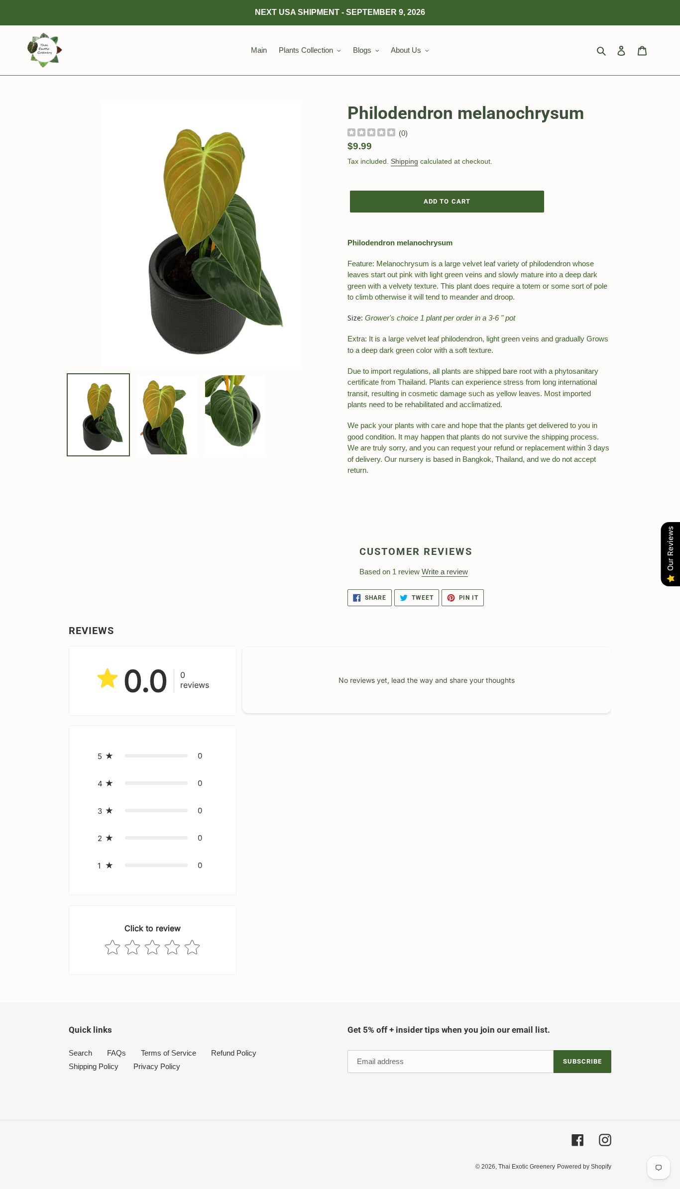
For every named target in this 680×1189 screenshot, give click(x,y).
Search (80, 1053)
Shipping (404, 161)
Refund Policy (233, 1053)
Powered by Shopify (584, 1166)
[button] (152, 755)
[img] (371, 133)
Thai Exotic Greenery (526, 1166)
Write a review (445, 571)
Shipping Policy (93, 1066)
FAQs (116, 1053)
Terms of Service (168, 1053)
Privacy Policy (156, 1066)
